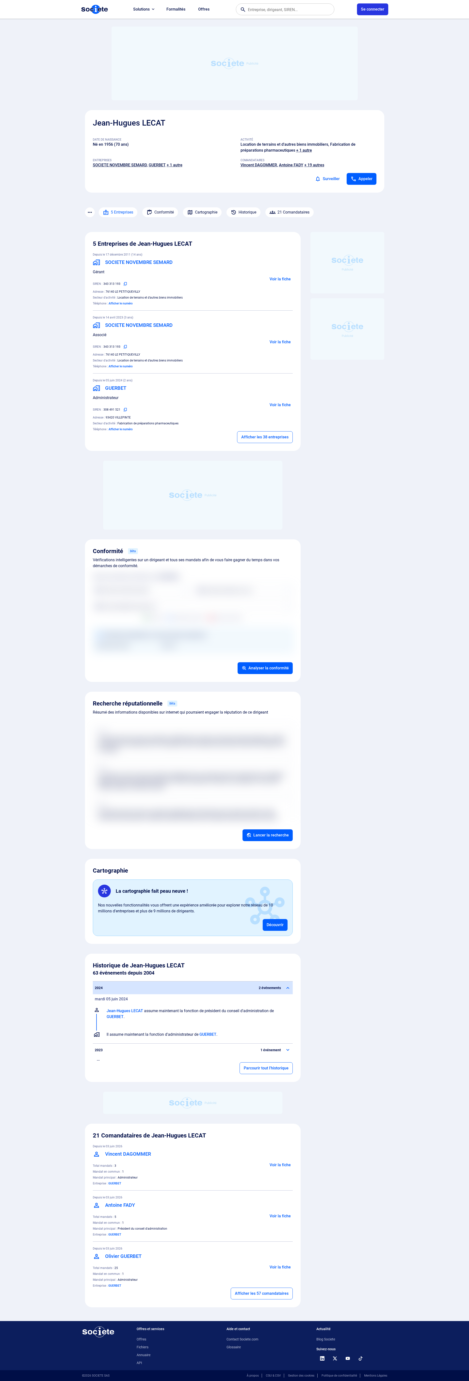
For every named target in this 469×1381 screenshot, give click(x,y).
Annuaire (143, 1355)
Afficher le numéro (121, 303)
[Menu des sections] (90, 212)
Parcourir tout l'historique (266, 1068)
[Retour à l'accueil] (98, 1332)
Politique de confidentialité (339, 1375)
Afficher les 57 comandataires (262, 1293)
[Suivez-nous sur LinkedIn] (322, 1358)
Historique (247, 212)
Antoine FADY (291, 165)
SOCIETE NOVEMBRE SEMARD (120, 165)
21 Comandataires (293, 212)
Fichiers (142, 1347)
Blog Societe (325, 1339)
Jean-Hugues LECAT (125, 1010)
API (139, 1363)
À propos (253, 1375)
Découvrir (275, 924)
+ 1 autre (304, 150)
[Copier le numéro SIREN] (125, 284)
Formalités (175, 9)
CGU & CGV (273, 1375)
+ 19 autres (314, 165)
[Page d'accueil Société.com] (94, 9)
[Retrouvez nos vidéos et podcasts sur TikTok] (361, 1358)
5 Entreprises (122, 212)
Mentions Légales (375, 1375)
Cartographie (206, 212)
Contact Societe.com (242, 1339)
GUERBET (157, 165)
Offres (204, 9)
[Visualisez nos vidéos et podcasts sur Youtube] (348, 1358)
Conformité (164, 212)
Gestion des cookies (301, 1375)
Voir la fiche (280, 279)
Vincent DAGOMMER (259, 165)
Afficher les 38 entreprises (265, 437)
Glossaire (233, 1347)
